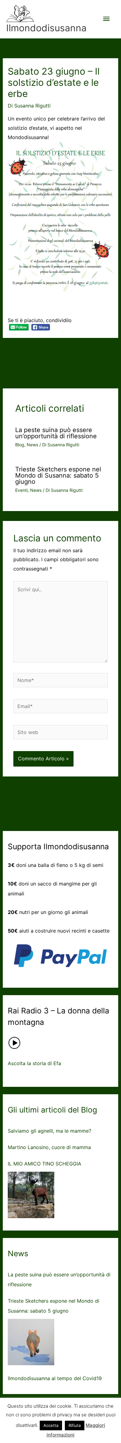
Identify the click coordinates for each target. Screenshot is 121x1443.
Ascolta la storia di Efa (34, 1063)
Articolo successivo (60, 371)
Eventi (21, 490)
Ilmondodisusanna (46, 27)
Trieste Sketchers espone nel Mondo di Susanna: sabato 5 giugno (58, 475)
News (32, 444)
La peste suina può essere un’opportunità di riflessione (56, 433)
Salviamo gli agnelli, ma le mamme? (49, 1131)
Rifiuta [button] (75, 1425)
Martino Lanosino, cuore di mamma (49, 1147)
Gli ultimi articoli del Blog (52, 1109)
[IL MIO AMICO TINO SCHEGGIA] (31, 1195)
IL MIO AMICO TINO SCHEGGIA (44, 1164)
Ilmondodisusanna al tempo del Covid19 (55, 1378)
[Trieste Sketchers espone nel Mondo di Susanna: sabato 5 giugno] (31, 1342)
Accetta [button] (50, 1425)
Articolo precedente (60, 352)
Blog (19, 444)
